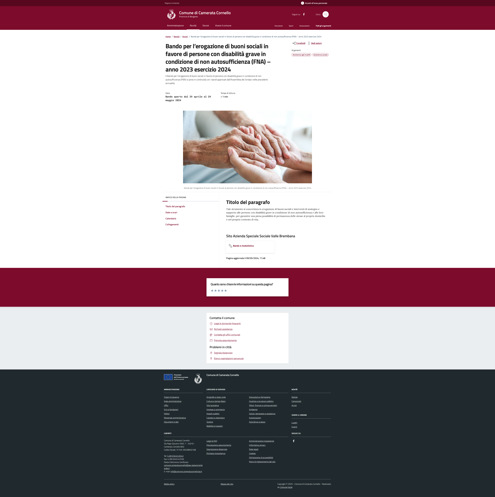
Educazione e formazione (259, 397)
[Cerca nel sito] (326, 14)
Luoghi (294, 422)
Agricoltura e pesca (257, 421)
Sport (291, 25)
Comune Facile (286, 487)
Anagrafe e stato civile (216, 397)
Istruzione (279, 25)
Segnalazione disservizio (217, 449)
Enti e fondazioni (171, 409)
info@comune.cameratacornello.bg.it (186, 471)
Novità (176, 36)
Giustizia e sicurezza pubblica (261, 401)
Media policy (169, 484)
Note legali (253, 449)
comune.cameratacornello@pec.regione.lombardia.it (183, 467)
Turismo (210, 421)
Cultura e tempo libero (216, 401)
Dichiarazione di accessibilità (261, 457)
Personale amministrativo (175, 417)
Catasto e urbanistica (216, 417)
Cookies (252, 453)
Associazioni (304, 25)
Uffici (166, 405)
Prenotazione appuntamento (219, 445)
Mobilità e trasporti (215, 426)
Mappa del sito (227, 484)
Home (168, 36)
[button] (314, 3)
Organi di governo (171, 397)
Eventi (294, 426)
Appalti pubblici (213, 413)
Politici (167, 413)
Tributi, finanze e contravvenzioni (263, 405)
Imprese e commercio (216, 409)
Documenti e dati (171, 421)
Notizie (295, 397)
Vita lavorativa (213, 405)
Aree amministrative (172, 401)
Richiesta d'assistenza (216, 453)
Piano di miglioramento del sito (262, 461)
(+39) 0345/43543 (175, 455)
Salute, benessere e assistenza (262, 413)
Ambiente (253, 409)
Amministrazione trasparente (261, 441)
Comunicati (296, 401)
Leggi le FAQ (212, 441)
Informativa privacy (257, 445)
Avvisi (185, 36)
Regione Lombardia (172, 3)
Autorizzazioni (255, 417)
